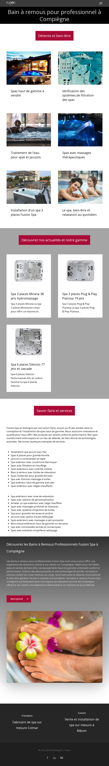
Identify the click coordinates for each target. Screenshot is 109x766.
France (67, 750)
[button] (100, 3)
